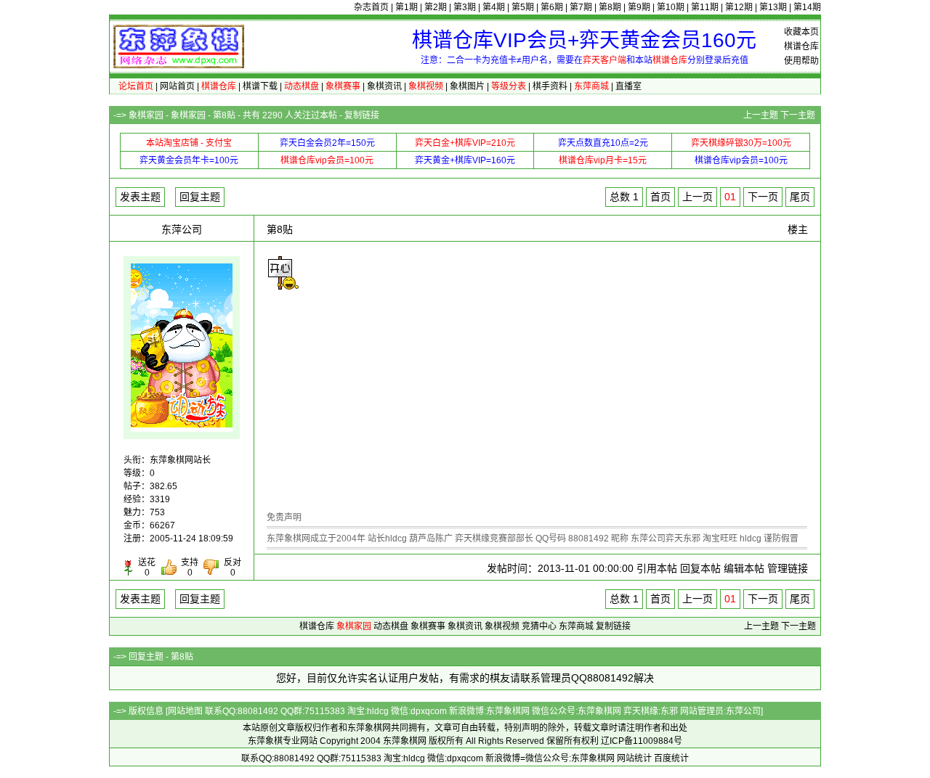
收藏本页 (801, 32)
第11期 (705, 7)
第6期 (552, 7)
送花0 (146, 567)
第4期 (493, 7)
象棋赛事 (428, 626)
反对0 (232, 567)
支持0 (189, 567)
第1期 (406, 7)
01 (730, 196)
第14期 (807, 7)
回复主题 (199, 196)
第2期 (435, 7)
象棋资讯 (384, 86)
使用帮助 (801, 61)
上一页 (697, 196)
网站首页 (177, 86)
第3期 (464, 7)
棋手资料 (550, 86)
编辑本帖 (744, 568)
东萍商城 (576, 626)
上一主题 (760, 115)
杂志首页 (371, 7)
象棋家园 (146, 115)
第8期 (610, 7)
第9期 (639, 7)
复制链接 (361, 115)
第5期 (523, 7)
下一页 (763, 196)
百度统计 (671, 758)
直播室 (628, 86)
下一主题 (797, 115)
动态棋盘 (390, 626)
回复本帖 (700, 568)
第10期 (670, 7)
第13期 (773, 7)
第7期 (581, 7)
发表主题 (140, 196)
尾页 (800, 196)
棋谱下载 (260, 86)
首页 (660, 196)
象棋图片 (467, 86)
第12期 (739, 7)
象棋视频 (502, 626)
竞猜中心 (539, 626)
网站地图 (185, 711)
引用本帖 (656, 568)
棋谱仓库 (801, 46)
